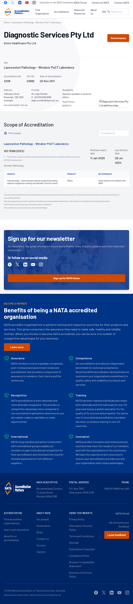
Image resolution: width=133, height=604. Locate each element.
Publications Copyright (82, 549)
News (39, 532)
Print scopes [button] (14, 133)
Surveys (41, 545)
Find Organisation (42, 11)
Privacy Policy (76, 519)
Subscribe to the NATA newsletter (56, 2)
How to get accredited (16, 529)
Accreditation (61, 11)
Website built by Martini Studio (16, 595)
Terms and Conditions (81, 536)
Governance (43, 525)
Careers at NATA (100, 2)
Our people (42, 519)
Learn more (17, 347)
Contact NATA (121, 2)
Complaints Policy (79, 555)
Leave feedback (117, 534)
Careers (41, 551)
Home (7, 22)
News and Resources (79, 11)
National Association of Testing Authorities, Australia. (39, 590)
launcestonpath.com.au (16, 105)
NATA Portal (80, 2)
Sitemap (74, 542)
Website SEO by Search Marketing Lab (45, 595)
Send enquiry (118, 38)
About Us (94, 11)
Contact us (42, 538)
